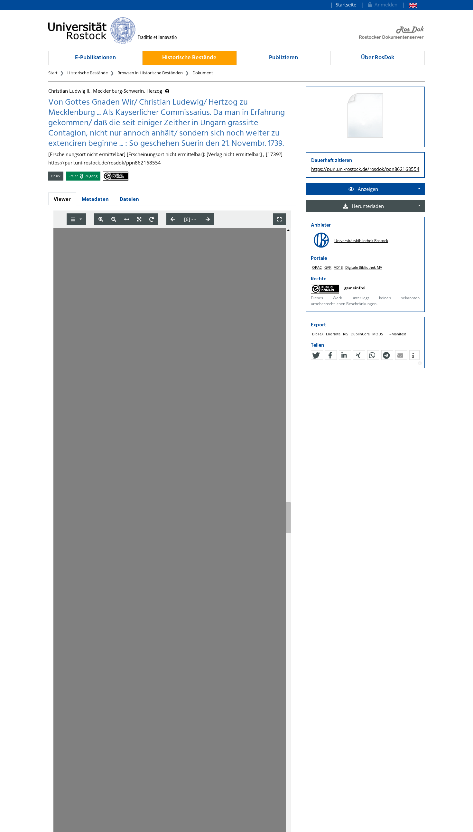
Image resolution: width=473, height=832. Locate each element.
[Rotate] (151, 219)
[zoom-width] (126, 219)
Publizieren (283, 57)
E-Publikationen (95, 57)
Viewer (62, 199)
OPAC (317, 267)
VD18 (338, 267)
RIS (345, 334)
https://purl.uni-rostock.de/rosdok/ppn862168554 (104, 162)
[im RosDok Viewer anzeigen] (365, 116)
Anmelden (384, 4)
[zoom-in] (100, 219)
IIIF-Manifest (395, 334)
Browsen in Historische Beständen (150, 73)
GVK (327, 267)
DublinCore (360, 334)
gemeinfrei (355, 288)
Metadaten (95, 199)
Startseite (346, 4)
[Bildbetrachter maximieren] (279, 219)
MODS (377, 334)
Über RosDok (377, 57)
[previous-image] (172, 219)
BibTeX (317, 334)
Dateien (129, 199)
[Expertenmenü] (420, 363)
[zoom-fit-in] (139, 219)
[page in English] (410, 4)
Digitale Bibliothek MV (363, 267)
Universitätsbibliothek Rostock (361, 240)
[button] (316, 355)
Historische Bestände (189, 57)
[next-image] (207, 219)
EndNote (333, 334)
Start (53, 73)
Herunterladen (367, 206)
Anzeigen (367, 189)
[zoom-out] (113, 219)
